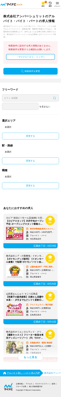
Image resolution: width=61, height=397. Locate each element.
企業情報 (19, 384)
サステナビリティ (42, 384)
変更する (30, 136)
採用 (53, 384)
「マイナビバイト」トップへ (30, 57)
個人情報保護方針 (36, 386)
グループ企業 (21, 386)
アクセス (29, 384)
